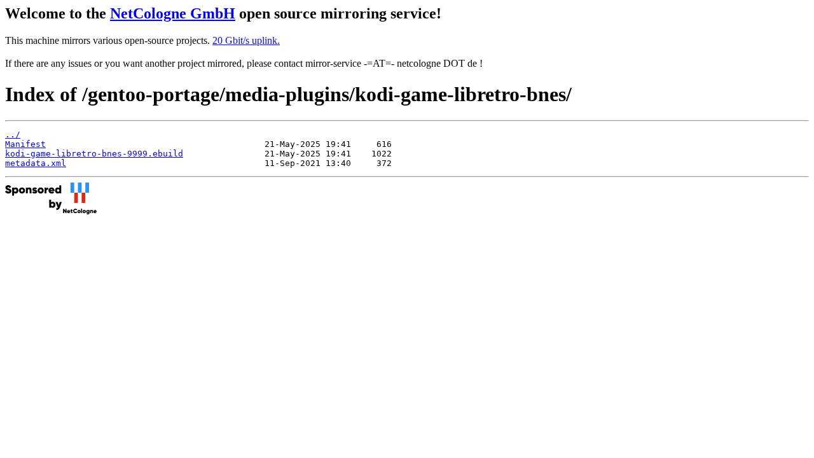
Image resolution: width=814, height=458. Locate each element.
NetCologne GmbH (172, 13)
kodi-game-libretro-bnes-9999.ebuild (94, 153)
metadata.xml (35, 163)
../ (12, 134)
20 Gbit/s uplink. (246, 40)
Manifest (25, 144)
